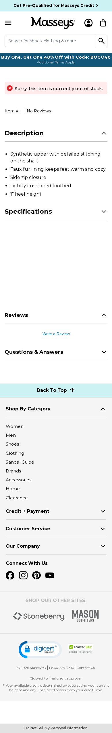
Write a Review (56, 333)
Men (11, 435)
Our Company (23, 546)
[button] (40, 649)
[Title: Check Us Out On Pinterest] (36, 575)
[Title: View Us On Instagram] (23, 575)
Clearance (17, 497)
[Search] (101, 41)
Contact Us (85, 668)
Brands (13, 471)
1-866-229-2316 (61, 668)
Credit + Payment (27, 511)
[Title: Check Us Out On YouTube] (49, 575)
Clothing (15, 453)
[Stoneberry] (39, 616)
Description (24, 133)
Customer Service (28, 528)
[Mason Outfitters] (85, 616)
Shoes (12, 444)
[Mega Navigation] (8, 23)
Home (13, 488)
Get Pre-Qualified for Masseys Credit (53, 5)
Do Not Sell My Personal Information (56, 728)
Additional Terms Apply (56, 62)
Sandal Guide (20, 462)
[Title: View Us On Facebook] (10, 575)
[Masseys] (53, 23)
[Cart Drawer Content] (103, 23)
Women (15, 426)
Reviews (16, 315)
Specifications (28, 211)
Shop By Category (28, 409)
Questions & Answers (34, 352)
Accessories (18, 479)
